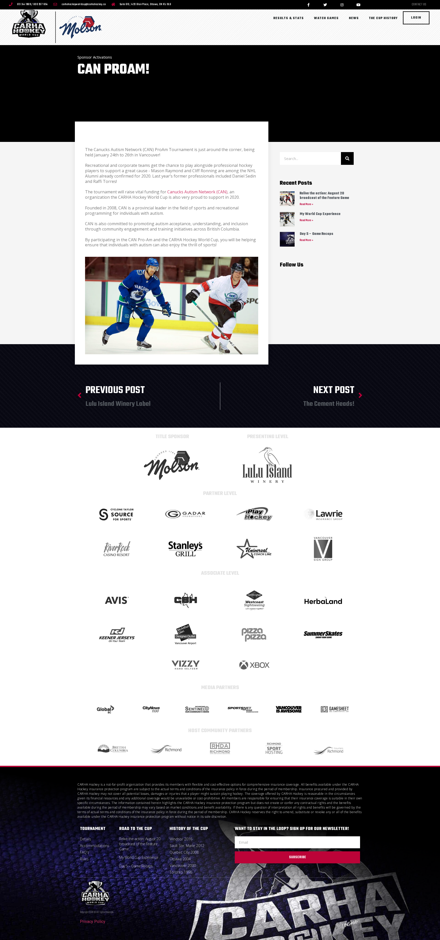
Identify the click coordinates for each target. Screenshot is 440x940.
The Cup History (383, 18)
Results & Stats (288, 18)
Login (416, 17)
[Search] (347, 158)
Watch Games (326, 18)
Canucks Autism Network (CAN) (197, 192)
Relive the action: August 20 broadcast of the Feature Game (324, 196)
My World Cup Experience (320, 214)
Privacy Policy (92, 921)
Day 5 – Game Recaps (316, 234)
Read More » (306, 204)
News (354, 18)
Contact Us (419, 4)
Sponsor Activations (94, 57)
